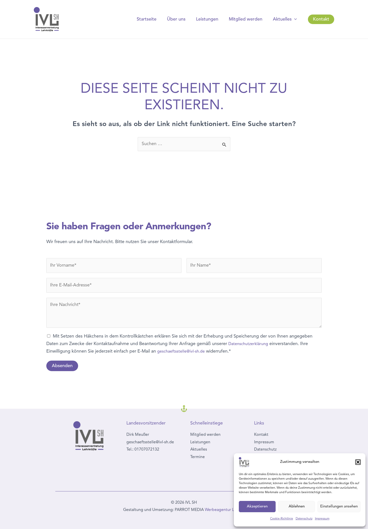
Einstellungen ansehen (339, 506)
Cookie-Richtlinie (281, 518)
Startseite (146, 19)
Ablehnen (297, 506)
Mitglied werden (245, 19)
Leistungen (207, 19)
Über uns (176, 19)
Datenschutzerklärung (248, 344)
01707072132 (146, 450)
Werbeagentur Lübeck (225, 510)
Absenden (62, 366)
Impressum (322, 518)
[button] (357, 462)
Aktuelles (282, 19)
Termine (197, 457)
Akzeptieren (257, 506)
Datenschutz (304, 518)
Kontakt (261, 435)
